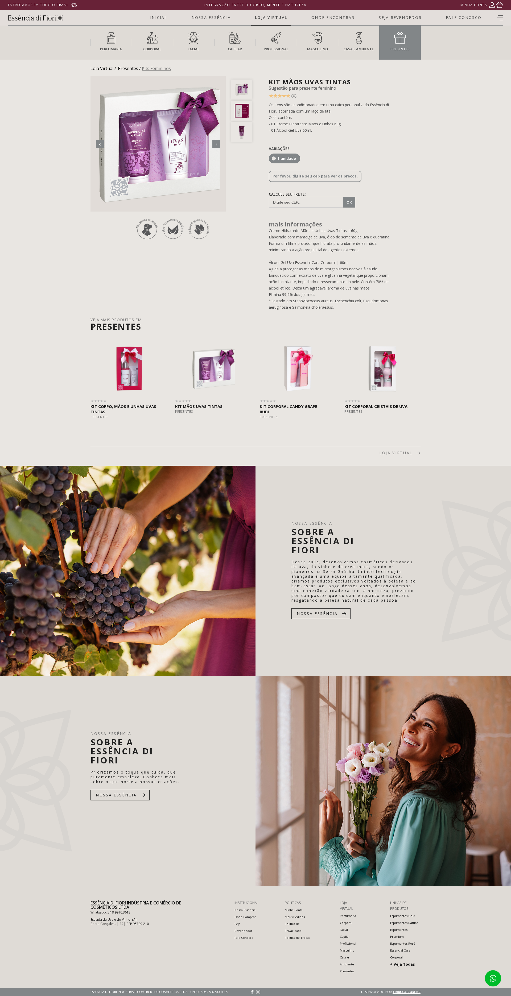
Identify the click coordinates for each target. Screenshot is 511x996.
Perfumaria (348, 916)
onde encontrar (333, 17)
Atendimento (493, 978)
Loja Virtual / (103, 68)
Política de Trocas (297, 938)
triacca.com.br (407, 992)
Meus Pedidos (295, 917)
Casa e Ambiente (347, 960)
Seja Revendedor (243, 927)
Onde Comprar (245, 917)
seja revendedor (400, 17)
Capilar (345, 937)
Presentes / (129, 68)
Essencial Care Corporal (400, 953)
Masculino (347, 950)
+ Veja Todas (402, 964)
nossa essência (211, 17)
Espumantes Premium (398, 933)
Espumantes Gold (402, 916)
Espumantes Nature (404, 923)
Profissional (348, 943)
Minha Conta (294, 910)
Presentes (347, 971)
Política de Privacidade (293, 927)
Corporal (346, 923)
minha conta (473, 5)
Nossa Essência (245, 910)
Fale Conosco (243, 938)
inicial (158, 17)
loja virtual (271, 17)
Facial (344, 930)
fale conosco (463, 17)
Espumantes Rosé (402, 943)
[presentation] (100, 144)
